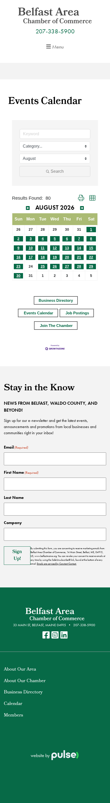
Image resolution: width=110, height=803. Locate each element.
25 (43, 266)
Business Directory (56, 300)
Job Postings (77, 313)
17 (31, 257)
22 (91, 257)
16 (18, 257)
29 (91, 266)
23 (18, 266)
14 (79, 248)
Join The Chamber (56, 325)
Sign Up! (17, 555)
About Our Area (20, 670)
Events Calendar (38, 313)
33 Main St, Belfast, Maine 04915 (39, 625)
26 (55, 266)
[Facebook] (46, 635)
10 (31, 248)
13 (67, 248)
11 (43, 248)
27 (67, 266)
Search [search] (57, 171)
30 (18, 276)
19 (55, 257)
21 (79, 257)
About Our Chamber (25, 681)
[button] (81, 198)
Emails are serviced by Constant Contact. (56, 563)
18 (43, 257)
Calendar (13, 704)
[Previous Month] (28, 208)
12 (55, 248)
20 (67, 257)
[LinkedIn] (64, 635)
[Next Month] (82, 208)
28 (79, 266)
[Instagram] (55, 635)
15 (91, 248)
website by (41, 755)
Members (13, 716)
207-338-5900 (55, 31)
